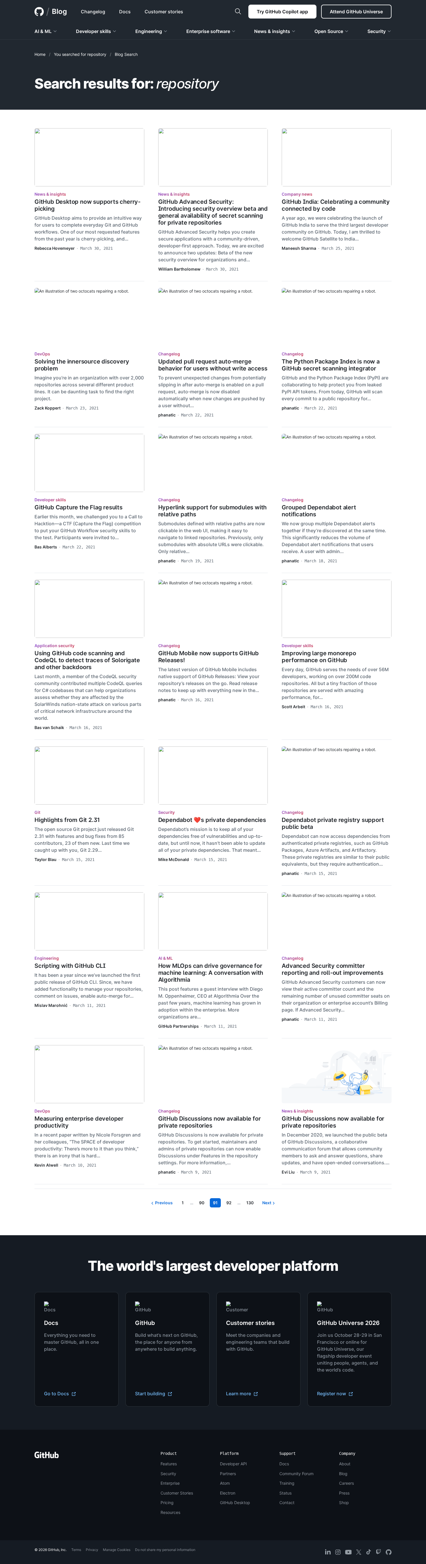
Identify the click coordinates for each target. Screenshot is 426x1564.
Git (37, 812)
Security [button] (376, 31)
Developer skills (50, 499)
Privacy (92, 1550)
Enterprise (170, 1483)
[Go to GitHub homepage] (46, 1456)
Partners (228, 1473)
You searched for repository (80, 54)
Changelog (169, 353)
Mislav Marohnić (51, 1005)
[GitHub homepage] (39, 11)
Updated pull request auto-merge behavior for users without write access (212, 365)
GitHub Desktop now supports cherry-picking (87, 205)
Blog (59, 11)
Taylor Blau (45, 859)
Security (166, 812)
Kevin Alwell (46, 1165)
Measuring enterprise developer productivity (78, 1122)
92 (230, 1203)
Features (169, 1463)
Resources (170, 1512)
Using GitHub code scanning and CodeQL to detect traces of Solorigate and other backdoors (87, 660)
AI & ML (165, 958)
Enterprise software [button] (208, 31)
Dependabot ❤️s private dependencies (212, 819)
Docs (284, 1463)
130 (251, 1203)
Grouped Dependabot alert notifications (319, 511)
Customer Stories (177, 1492)
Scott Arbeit (293, 706)
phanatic (167, 414)
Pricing (167, 1502)
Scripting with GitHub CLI (69, 965)
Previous (164, 1202)
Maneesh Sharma (299, 248)
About (344, 1463)
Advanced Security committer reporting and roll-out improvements (332, 969)
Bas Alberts (45, 546)
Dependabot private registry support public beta (333, 823)
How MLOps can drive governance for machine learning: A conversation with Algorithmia (210, 972)
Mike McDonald (173, 859)
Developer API (233, 1463)
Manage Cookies (116, 1550)
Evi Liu (288, 1172)
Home (39, 54)
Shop (344, 1502)
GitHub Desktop (235, 1502)
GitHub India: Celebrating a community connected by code (336, 205)
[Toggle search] (238, 11)
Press (344, 1492)
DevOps (42, 353)
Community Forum (296, 1473)
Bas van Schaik (49, 727)
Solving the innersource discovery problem (81, 365)
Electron (227, 1492)
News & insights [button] (272, 31)
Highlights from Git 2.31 (67, 819)
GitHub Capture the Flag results (78, 507)
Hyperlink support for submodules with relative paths (212, 511)
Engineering (46, 958)
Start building (150, 1393)
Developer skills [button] (93, 31)
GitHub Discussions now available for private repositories (209, 1122)
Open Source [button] (328, 31)
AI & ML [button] (43, 31)
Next (266, 1202)
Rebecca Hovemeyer (54, 248)
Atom (225, 1483)
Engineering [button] (148, 31)
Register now (332, 1393)
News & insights (50, 194)
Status (285, 1492)
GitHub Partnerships (178, 1026)
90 (203, 1203)
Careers (346, 1483)
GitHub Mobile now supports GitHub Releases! (208, 657)
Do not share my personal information (165, 1550)
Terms (76, 1550)
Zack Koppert (47, 407)
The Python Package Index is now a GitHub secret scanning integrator (330, 365)
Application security (54, 645)
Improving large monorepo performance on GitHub (319, 657)
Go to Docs (57, 1393)
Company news (297, 194)
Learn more (239, 1393)
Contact (286, 1502)
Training (286, 1483)
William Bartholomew (179, 269)
